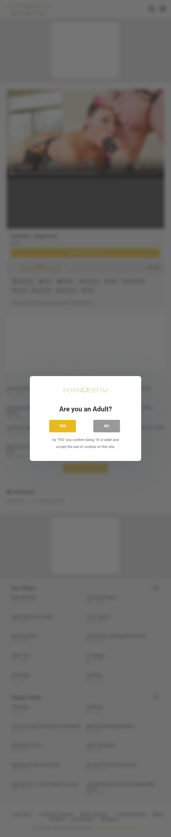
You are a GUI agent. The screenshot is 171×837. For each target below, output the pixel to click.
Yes (62, 426)
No (106, 426)
